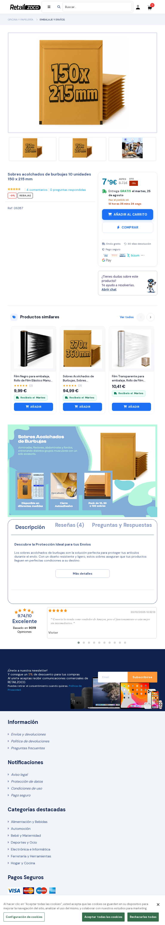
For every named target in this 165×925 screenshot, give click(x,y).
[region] (82, 911)
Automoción (21, 828)
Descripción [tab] (30, 527)
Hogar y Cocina (23, 863)
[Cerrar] (158, 904)
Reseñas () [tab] (69, 525)
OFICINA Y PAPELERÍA (20, 19)
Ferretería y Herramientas (31, 856)
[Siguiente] (151, 317)
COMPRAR (130, 227)
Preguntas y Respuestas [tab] (122, 525)
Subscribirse (142, 677)
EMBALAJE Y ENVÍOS (52, 19)
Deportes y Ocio (24, 842)
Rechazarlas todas (143, 917)
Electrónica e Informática (30, 849)
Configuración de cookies (24, 917)
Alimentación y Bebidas (29, 821)
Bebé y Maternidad (26, 835)
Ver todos (127, 317)
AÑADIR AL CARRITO (130, 214)
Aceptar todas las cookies (103, 917)
